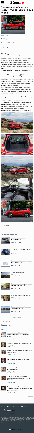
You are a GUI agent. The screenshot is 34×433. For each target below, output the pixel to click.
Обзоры (5, 39)
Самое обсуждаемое (9, 235)
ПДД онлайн (16, 406)
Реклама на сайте (10, 423)
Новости (3, 406)
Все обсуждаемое (17, 317)
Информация (24, 406)
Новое (3, 330)
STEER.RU (12, 412)
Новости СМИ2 (5, 225)
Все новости (30, 395)
